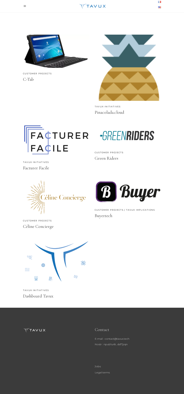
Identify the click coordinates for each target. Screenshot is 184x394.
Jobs (98, 366)
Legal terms (102, 372)
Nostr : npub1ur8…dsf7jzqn (111, 344)
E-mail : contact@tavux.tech (112, 338)
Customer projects (37, 73)
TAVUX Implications (140, 210)
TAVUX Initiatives (108, 106)
